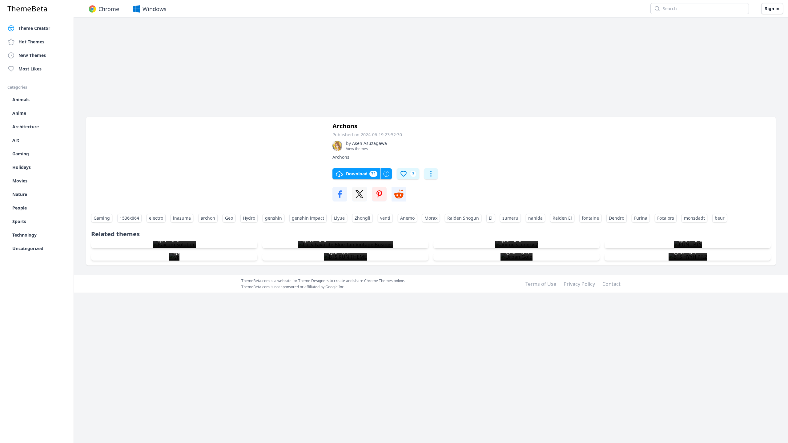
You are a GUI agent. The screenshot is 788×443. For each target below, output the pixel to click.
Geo (229, 218)
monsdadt (694, 218)
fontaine (590, 218)
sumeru (510, 218)
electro (156, 218)
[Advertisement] (271, 70)
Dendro (616, 218)
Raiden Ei (562, 218)
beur (720, 218)
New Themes (32, 55)
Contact (611, 284)
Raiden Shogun (463, 218)
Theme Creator (34, 28)
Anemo (407, 218)
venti (385, 218)
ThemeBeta (27, 9)
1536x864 (129, 218)
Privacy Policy (579, 284)
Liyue (339, 218)
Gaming (102, 218)
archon (208, 218)
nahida (535, 218)
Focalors (665, 218)
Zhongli (362, 218)
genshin (273, 218)
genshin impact (308, 218)
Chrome (108, 9)
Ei (490, 218)
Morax (430, 218)
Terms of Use (540, 284)
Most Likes (30, 69)
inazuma (182, 218)
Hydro (249, 218)
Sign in (772, 8)
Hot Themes (31, 42)
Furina (640, 218)
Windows (155, 9)
